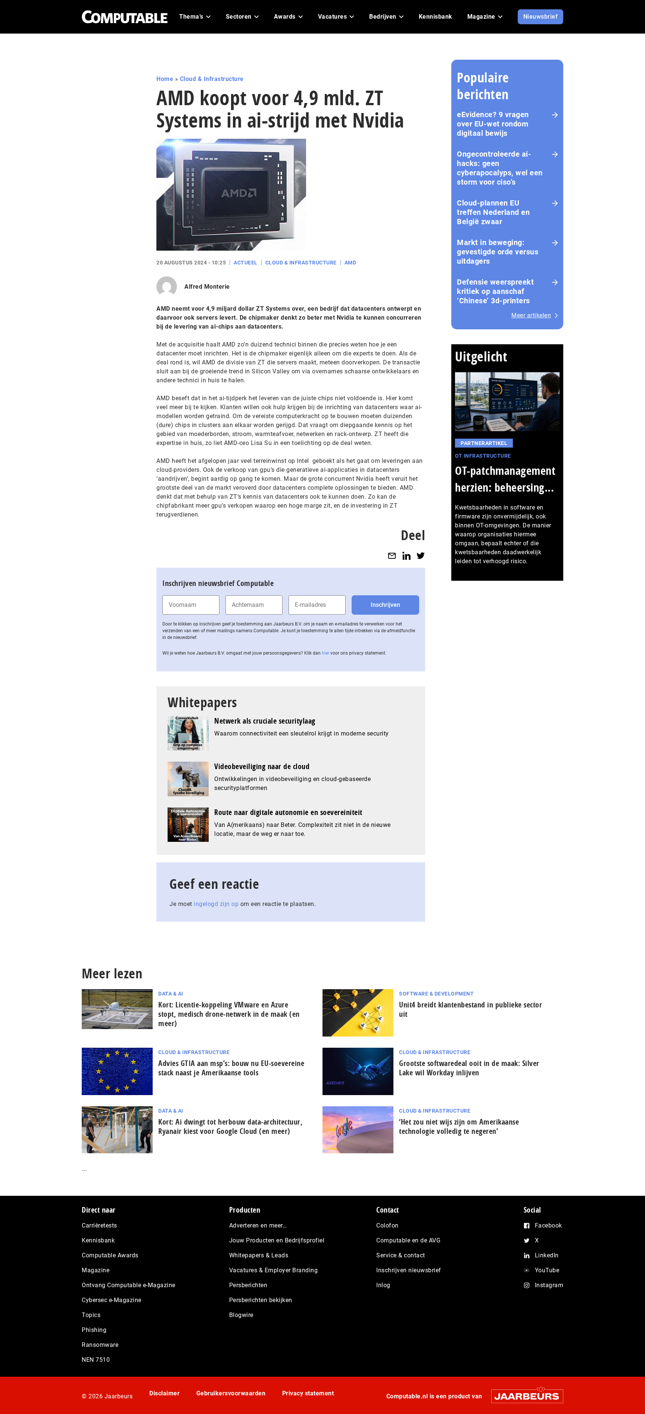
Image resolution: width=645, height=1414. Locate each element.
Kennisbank (98, 1240)
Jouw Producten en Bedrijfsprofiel (277, 1240)
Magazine (95, 1270)
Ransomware (100, 1344)
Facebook (548, 1225)
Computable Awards (110, 1255)
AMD (350, 263)
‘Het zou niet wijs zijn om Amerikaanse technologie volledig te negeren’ (459, 1126)
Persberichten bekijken (260, 1300)
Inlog (383, 1285)
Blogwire (241, 1315)
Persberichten (248, 1285)
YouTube (547, 1270)
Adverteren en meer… (258, 1225)
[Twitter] (420, 555)
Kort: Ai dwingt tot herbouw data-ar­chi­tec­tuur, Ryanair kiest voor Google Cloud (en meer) (230, 1126)
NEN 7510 (96, 1359)
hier (325, 653)
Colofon (387, 1225)
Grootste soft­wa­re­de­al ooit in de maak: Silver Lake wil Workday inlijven (469, 1068)
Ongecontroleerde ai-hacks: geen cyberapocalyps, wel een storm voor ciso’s (500, 168)
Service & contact (400, 1255)
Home (164, 78)
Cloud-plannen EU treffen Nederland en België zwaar (493, 212)
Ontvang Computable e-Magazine (128, 1285)
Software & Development (436, 994)
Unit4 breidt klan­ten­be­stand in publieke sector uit (470, 1009)
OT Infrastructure (483, 456)
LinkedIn (547, 1255)
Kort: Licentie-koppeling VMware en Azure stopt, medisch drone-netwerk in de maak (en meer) (229, 1014)
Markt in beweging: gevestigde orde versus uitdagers (497, 252)
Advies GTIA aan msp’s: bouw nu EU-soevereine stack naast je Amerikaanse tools (231, 1068)
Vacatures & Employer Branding (273, 1270)
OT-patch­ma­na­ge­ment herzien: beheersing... (505, 479)
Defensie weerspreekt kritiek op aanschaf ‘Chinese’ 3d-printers (495, 291)
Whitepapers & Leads (259, 1255)
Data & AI (170, 994)
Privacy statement (308, 1393)
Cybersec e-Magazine (111, 1300)
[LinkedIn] (406, 555)
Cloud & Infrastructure (212, 78)
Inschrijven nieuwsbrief (408, 1270)
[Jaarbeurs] (523, 1396)
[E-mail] (391, 555)
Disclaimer (164, 1393)
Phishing (94, 1329)
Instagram (549, 1285)
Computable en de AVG (408, 1240)
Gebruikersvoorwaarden (231, 1393)
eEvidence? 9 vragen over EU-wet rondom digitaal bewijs (493, 124)
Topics (91, 1315)
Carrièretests (99, 1225)
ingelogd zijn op (216, 903)
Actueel (246, 263)
